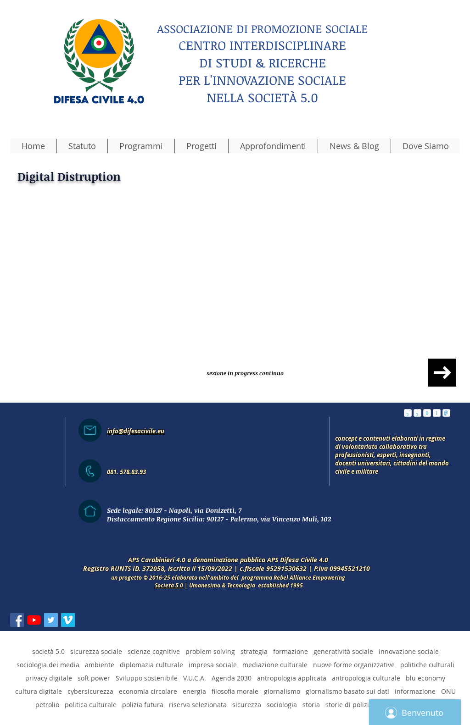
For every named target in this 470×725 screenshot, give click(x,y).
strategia (254, 647)
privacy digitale (48, 673)
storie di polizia (349, 700)
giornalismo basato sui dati (347, 687)
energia (194, 687)
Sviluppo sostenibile (147, 673)
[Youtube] (34, 615)
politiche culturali (427, 660)
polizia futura (142, 700)
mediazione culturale (275, 660)
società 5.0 (48, 647)
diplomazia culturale (151, 660)
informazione (415, 687)
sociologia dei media (48, 660)
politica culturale (91, 700)
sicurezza (246, 700)
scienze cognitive (154, 647)
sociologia (282, 700)
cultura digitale (38, 687)
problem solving (210, 647)
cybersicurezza (90, 687)
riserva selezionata (198, 700)
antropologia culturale (366, 673)
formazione (290, 647)
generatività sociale (343, 647)
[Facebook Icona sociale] (17, 615)
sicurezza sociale (96, 647)
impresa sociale (213, 660)
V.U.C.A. (194, 673)
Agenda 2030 (232, 673)
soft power (94, 673)
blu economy (425, 673)
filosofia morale (235, 687)
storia (311, 700)
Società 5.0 (169, 581)
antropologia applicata (291, 673)
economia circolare (148, 687)
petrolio (47, 700)
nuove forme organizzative (354, 660)
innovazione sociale (409, 647)
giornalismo (282, 687)
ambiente (99, 660)
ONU (448, 687)
